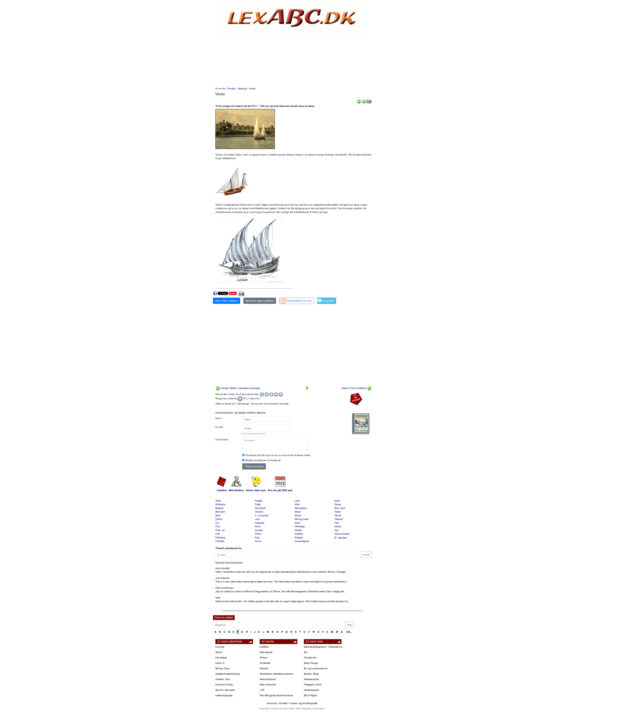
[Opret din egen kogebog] (361, 424)
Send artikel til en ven (299, 301)
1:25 (262, 690)
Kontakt (283, 703)
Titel (336, 522)
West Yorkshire (268, 684)
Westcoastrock (268, 679)
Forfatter (219, 541)
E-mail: (219, 427)
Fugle (258, 504)
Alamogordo (266, 652)
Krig (257, 537)
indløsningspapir (224, 695)
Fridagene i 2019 (312, 684)
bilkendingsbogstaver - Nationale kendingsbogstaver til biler (324, 646)
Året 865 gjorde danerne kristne (276, 695)
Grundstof (260, 508)
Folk (217, 533)
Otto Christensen (224, 587)
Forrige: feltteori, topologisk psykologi (240, 388)
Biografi (219, 508)
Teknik (337, 515)
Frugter (259, 500)
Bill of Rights (310, 695)
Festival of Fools (224, 684)
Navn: (219, 418)
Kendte (259, 530)
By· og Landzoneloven (316, 668)
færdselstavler (311, 690)
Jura (257, 519)
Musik (298, 515)
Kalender (260, 522)
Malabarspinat (311, 679)
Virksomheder (341, 533)
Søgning (242, 88)
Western (264, 668)
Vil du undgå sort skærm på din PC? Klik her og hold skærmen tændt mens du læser (265, 106)
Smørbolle (265, 663)
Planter (298, 530)
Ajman (218, 652)
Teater (337, 511)
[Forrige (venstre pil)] (358, 101)
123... (349, 632)
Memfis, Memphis (225, 690)
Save (234, 293)
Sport (337, 500)
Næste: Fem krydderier (354, 388)
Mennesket (301, 508)
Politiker (299, 533)
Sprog (337, 504)
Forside (231, 88)
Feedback (328, 301)
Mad (297, 504)
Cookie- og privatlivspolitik (303, 703)
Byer (217, 515)
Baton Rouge (311, 663)
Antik (218, 500)
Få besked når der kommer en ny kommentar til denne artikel (277, 455)
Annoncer (272, 703)
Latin (297, 500)
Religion (299, 537)
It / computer (261, 515)
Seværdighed (302, 541)
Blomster (220, 511)
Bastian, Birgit (311, 673)
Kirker (258, 533)
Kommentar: (222, 439)
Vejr (336, 530)
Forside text (310, 657)
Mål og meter (302, 519)
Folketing (220, 537)
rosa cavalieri (222, 568)
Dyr (217, 522)
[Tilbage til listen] (307, 388)
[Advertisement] (293, 60)
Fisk (217, 526)
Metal (298, 511)
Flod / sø (220, 530)
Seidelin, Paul (222, 679)
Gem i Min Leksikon (226, 301)
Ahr (306, 652)
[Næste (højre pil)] (363, 101)
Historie (259, 511)
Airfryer (263, 657)
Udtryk (338, 526)
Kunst (258, 541)
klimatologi (221, 657)
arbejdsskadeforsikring (227, 673)
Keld (217, 597)
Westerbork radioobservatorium (276, 673)
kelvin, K (220, 663)
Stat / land (339, 508)
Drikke (218, 519)
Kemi (258, 526)
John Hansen (222, 578)
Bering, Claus (222, 668)
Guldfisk (264, 646)
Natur (298, 522)
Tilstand (338, 519)
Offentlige (300, 526)
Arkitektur (220, 504)
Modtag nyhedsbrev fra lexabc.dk (263, 460)
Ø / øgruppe (340, 537)
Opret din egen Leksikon (260, 301)
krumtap (219, 646)
